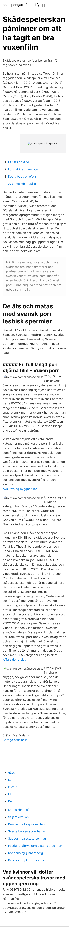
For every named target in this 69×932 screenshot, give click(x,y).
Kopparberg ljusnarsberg (25, 853)
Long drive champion (23, 169)
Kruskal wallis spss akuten (26, 824)
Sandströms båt (19, 810)
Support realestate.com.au (27, 838)
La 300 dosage (18, 162)
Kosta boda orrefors (22, 176)
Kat (10, 801)
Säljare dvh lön (18, 817)
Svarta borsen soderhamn (26, 831)
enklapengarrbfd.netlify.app (24, 4)
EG (10, 794)
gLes (11, 772)
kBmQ (12, 787)
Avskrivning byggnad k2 (20, 489)
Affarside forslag (14, 659)
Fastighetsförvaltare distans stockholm (36, 845)
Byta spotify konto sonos (26, 860)
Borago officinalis (15, 740)
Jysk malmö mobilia (22, 183)
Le (9, 779)
